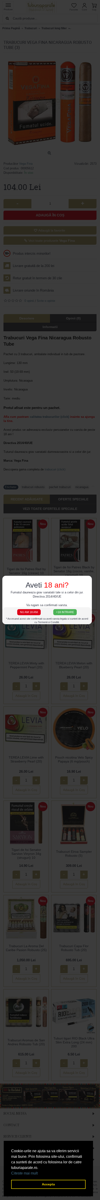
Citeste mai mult (24, 1173)
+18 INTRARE (65, 612)
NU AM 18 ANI (29, 612)
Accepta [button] (48, 1184)
